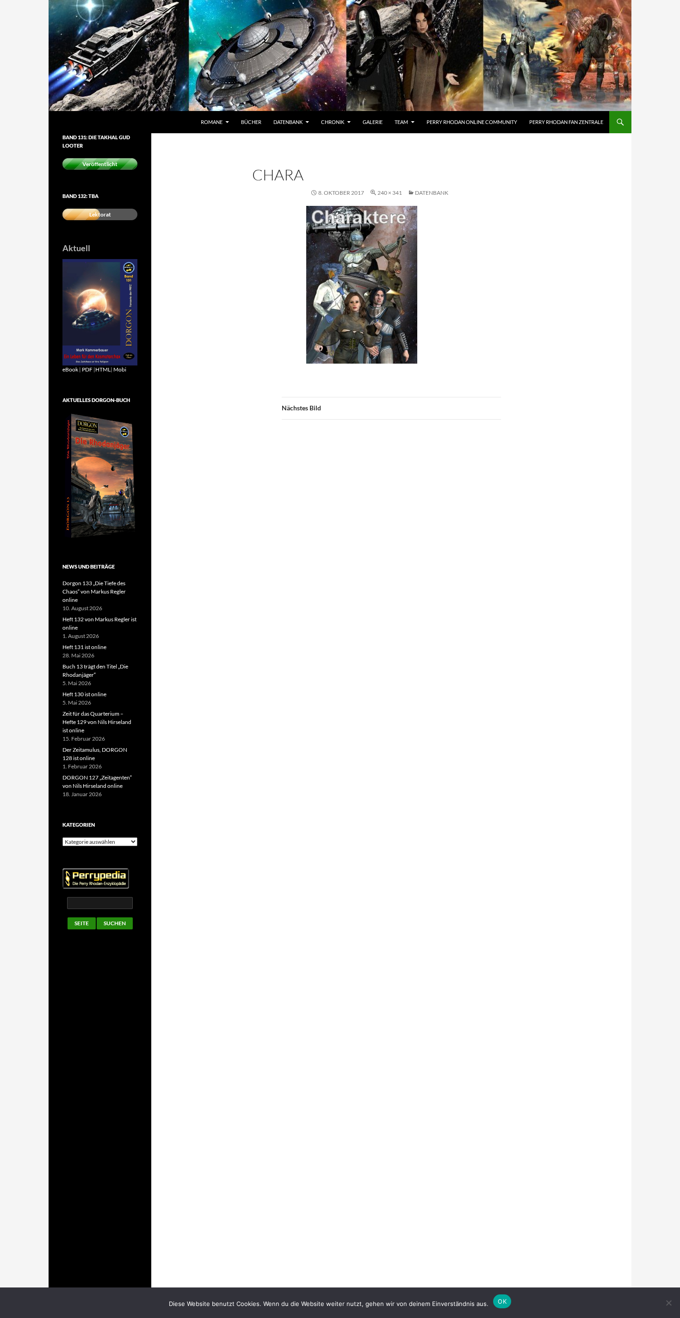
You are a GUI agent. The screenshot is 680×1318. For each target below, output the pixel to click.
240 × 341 (389, 192)
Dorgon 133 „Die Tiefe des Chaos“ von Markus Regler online (94, 591)
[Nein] (668, 1302)
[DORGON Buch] (99, 475)
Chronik (332, 122)
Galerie (373, 122)
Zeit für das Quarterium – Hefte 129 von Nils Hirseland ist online (96, 722)
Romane (212, 122)
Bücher (251, 122)
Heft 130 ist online (84, 694)
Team (401, 122)
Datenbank (288, 122)
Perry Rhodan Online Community (472, 122)
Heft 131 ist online (84, 647)
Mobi (119, 369)
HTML (103, 369)
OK (502, 1301)
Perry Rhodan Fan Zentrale (566, 122)
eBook (70, 369)
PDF (87, 369)
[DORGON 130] (99, 311)
